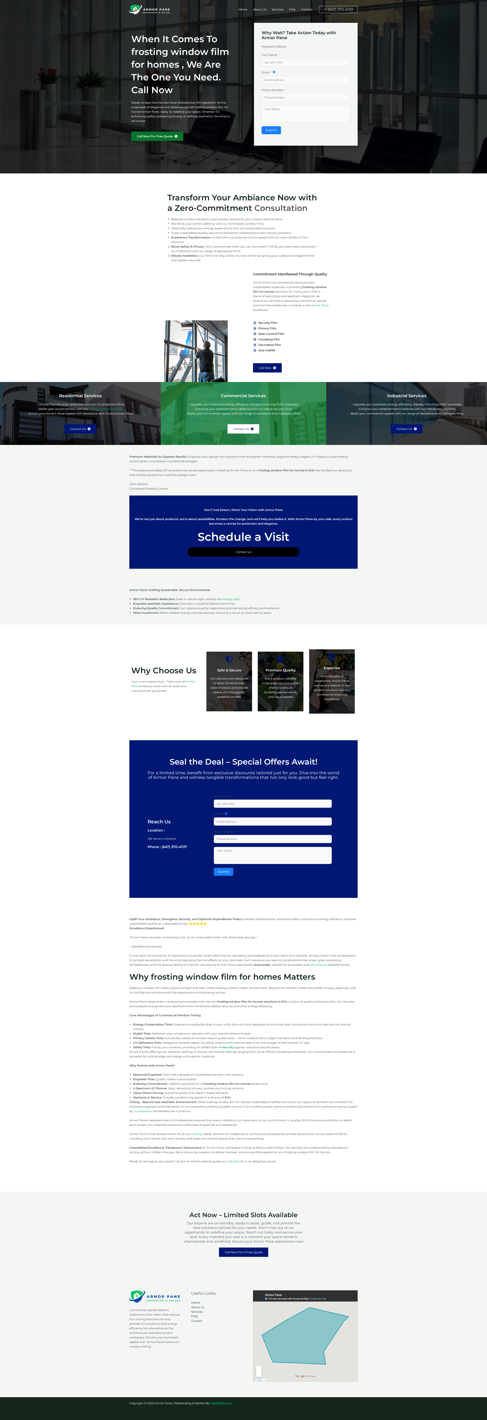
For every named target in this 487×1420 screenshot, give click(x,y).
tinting (197, 1134)
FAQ (292, 9)
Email (266, 72)
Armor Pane (320, 305)
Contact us (243, 552)
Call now (234, 1161)
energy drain (231, 599)
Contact (306, 9)
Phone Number (273, 90)
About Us (259, 9)
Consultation (281, 208)
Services (277, 9)
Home (243, 9)
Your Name (270, 55)
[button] (338, 9)
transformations (242, 777)
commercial (318, 965)
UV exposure (142, 1111)
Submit (271, 130)
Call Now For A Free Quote (244, 1252)
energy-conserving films (106, 409)
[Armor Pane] (150, 9)
